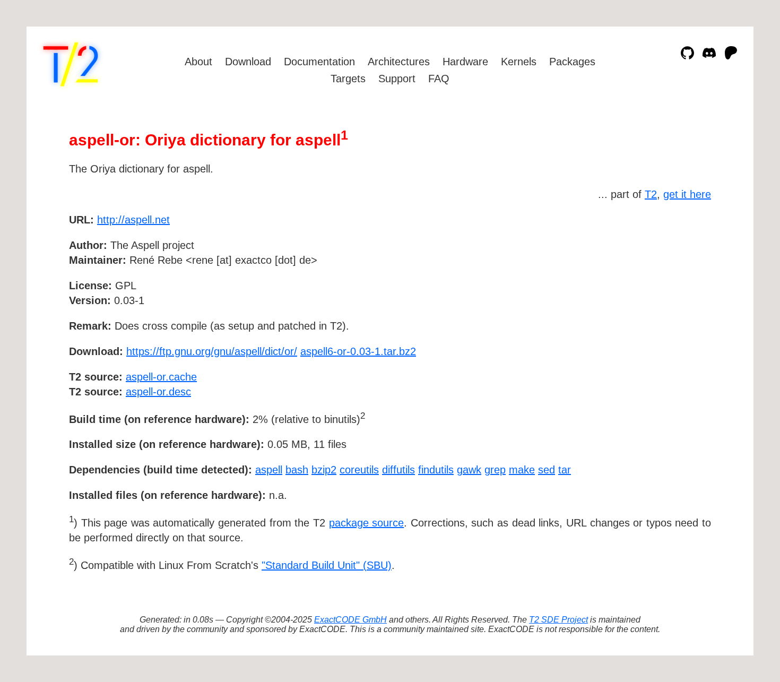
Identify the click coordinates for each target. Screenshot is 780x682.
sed (546, 470)
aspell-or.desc (158, 392)
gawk (469, 470)
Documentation (319, 61)
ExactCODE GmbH (350, 619)
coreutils (359, 470)
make (522, 470)
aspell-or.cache (161, 377)
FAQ (438, 78)
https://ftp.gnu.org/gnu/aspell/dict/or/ (211, 351)
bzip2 (323, 470)
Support (396, 78)
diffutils (398, 470)
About (198, 61)
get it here (687, 194)
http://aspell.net (133, 220)
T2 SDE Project (558, 619)
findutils (436, 470)
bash (296, 470)
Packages (572, 61)
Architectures (399, 61)
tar (564, 470)
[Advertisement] (679, 281)
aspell (268, 470)
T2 (651, 194)
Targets (348, 78)
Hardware (465, 61)
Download (248, 61)
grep (495, 470)
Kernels (518, 61)
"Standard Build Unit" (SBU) (327, 565)
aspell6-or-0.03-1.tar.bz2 (358, 351)
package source (366, 523)
